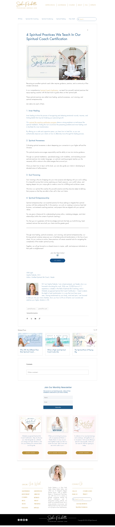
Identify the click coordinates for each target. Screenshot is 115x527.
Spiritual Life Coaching (32, 19)
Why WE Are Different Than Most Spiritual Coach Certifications (29, 351)
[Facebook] (21, 520)
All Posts (20, 19)
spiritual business (31, 308)
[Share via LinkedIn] (35, 318)
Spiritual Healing (61, 19)
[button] (50, 5)
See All (95, 330)
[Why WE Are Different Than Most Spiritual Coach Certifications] (30, 340)
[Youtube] (24, 520)
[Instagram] (19, 520)
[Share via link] (39, 318)
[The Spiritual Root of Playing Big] (85, 340)
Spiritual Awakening (47, 19)
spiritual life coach (42, 308)
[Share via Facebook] (27, 318)
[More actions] (88, 30)
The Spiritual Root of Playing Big (84, 351)
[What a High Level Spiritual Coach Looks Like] (57, 340)
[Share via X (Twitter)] (31, 318)
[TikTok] (27, 520)
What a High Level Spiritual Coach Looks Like (56, 351)
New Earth (72, 19)
